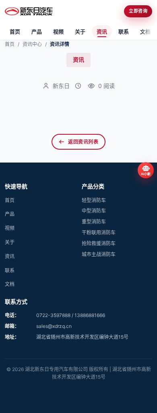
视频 (58, 31)
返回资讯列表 (83, 142)
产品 (36, 31)
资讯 (102, 31)
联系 (123, 31)
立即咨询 (138, 11)
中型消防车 (94, 211)
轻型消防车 (94, 200)
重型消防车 (94, 222)
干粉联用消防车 (99, 232)
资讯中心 (32, 44)
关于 (80, 31)
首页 (15, 31)
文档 (145, 31)
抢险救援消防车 (99, 243)
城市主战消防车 (99, 254)
